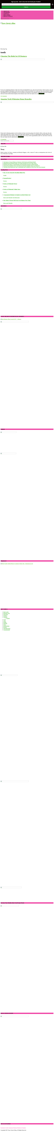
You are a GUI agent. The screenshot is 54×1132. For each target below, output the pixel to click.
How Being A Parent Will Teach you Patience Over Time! (17, 200)
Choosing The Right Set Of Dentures (14, 56)
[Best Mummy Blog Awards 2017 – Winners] (11, 319)
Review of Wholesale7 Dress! (10, 183)
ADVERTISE (6, 12)
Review (5, 181)
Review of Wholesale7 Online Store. (11, 189)
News (4, 624)
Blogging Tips (6, 613)
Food (4, 619)
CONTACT (6, 13)
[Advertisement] (27, 38)
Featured (5, 617)
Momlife (10, 197)
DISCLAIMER (6, 15)
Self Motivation (16, 197)
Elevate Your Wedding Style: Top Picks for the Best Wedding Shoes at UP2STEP (21, 165)
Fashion (5, 615)
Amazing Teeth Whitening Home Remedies (16, 99)
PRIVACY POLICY (8, 16)
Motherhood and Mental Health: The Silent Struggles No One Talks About (19, 163)
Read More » (41, 93)
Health (4, 175)
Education (5, 614)
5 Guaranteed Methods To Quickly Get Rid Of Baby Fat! (16, 194)
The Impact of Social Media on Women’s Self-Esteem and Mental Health (19, 162)
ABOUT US (6, 11)
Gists (4, 621)
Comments (4, 96)
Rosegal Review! (7, 178)
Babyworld (5, 197)
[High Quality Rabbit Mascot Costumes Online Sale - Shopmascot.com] (17, 563)
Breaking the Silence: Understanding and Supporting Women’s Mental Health (20, 164)
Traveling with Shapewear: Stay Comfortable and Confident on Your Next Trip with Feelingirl (24, 167)
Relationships (6, 626)
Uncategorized (6, 629)
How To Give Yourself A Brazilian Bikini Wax (14, 172)
